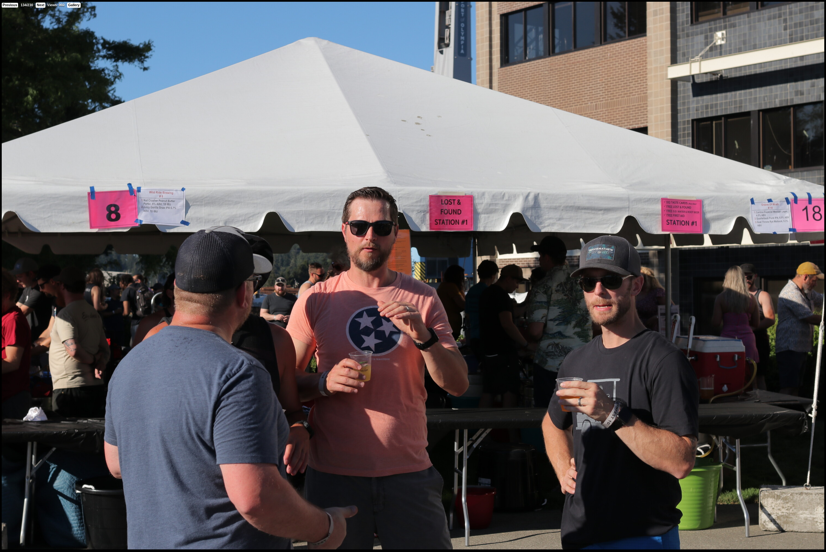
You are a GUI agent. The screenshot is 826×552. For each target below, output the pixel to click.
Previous (10, 5)
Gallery (74, 5)
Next (40, 5)
